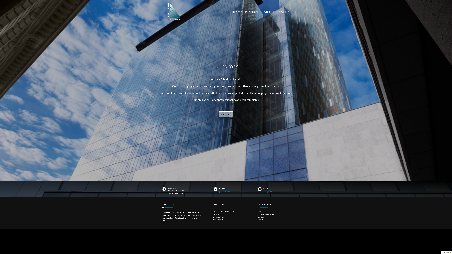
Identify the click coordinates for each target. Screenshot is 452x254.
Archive (261, 217)
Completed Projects (266, 214)
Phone (223, 188)
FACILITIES (216, 214)
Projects (252, 12)
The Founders (218, 217)
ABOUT (260, 220)
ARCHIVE (226, 114)
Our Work (226, 66)
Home (238, 12)
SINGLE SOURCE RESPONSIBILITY (224, 212)
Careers (283, 12)
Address (172, 188)
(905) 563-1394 (225, 192)
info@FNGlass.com (270, 192)
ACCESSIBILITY (218, 220)
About (269, 12)
